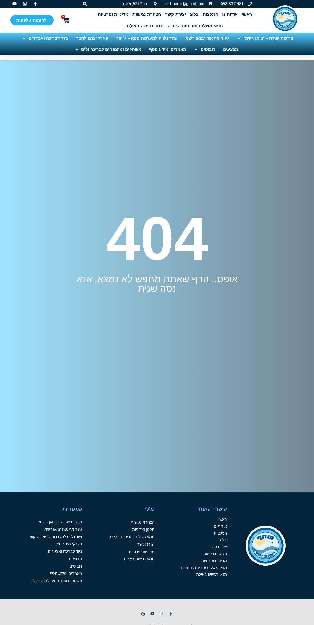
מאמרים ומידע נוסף (167, 49)
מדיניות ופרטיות (113, 14)
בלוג (194, 14)
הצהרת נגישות (146, 14)
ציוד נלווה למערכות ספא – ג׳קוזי (146, 38)
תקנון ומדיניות (143, 529)
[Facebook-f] (171, 614)
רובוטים (208, 49)
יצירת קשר (175, 14)
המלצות (210, 14)
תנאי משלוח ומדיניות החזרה (195, 25)
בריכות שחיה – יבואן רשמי (268, 38)
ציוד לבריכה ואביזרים (48, 38)
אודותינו (230, 14)
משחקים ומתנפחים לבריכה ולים (111, 49)
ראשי (247, 14)
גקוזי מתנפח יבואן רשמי (206, 38)
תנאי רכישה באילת (145, 25)
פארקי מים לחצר (92, 38)
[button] (85, 4)
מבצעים (230, 49)
